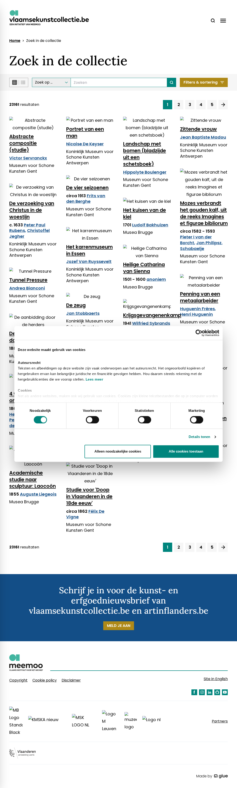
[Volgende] (223, 104)
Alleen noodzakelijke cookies (117, 451)
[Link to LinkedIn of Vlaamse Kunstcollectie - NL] (209, 692)
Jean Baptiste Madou (203, 137)
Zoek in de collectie (43, 40)
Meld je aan (118, 625)
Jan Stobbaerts (83, 313)
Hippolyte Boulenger (144, 172)
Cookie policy (44, 680)
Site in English (216, 679)
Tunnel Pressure (28, 280)
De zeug (76, 305)
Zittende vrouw (198, 129)
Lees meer (94, 379)
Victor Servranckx (28, 158)
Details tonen (199, 437)
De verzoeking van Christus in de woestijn (31, 210)
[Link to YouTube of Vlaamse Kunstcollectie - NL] (225, 692)
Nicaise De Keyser (85, 144)
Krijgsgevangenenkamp (147, 315)
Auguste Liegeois (38, 494)
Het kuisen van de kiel (144, 213)
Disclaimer (71, 680)
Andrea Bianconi (27, 288)
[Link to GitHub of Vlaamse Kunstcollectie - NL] (217, 692)
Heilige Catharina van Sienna (144, 268)
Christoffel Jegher (29, 233)
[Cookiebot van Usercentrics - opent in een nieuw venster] (199, 332)
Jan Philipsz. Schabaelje (201, 245)
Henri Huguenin (196, 314)
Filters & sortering (201, 82)
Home (14, 40)
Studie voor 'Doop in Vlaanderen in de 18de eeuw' (89, 496)
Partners (220, 721)
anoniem (156, 279)
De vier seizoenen (87, 187)
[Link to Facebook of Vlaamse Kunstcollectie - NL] (194, 692)
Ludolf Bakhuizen (150, 225)
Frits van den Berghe (85, 198)
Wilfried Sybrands (151, 323)
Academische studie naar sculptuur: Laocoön (32, 479)
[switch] (92, 419)
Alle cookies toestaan (186, 451)
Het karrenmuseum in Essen (89, 250)
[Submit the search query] (171, 82)
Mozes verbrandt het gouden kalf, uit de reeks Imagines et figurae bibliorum (204, 213)
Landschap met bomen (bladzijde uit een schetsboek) (144, 154)
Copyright (18, 680)
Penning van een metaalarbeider (200, 297)
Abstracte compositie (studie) (23, 143)
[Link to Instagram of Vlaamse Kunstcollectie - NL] (202, 692)
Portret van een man (85, 132)
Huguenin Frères (197, 309)
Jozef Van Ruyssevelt (89, 261)
